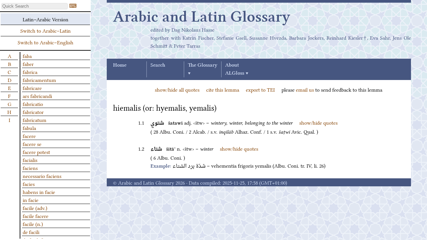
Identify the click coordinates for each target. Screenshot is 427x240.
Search (157, 65)
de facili (31, 231)
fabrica (30, 71)
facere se (32, 143)
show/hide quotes (318, 122)
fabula (29, 127)
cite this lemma (222, 89)
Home (119, 65)
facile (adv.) (35, 207)
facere (29, 135)
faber (28, 63)
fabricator (33, 111)
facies (29, 183)
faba (27, 55)
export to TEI (260, 89)
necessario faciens (42, 175)
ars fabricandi (37, 95)
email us (305, 89)
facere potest (36, 151)
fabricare (32, 87)
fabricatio (33, 103)
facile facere (35, 215)
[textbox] (34, 6)
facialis (30, 159)
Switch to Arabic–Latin (45, 30)
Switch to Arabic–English (45, 42)
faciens (30, 167)
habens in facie (39, 191)
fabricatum (34, 119)
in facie (30, 199)
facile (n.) (33, 223)
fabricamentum (39, 79)
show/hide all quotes (177, 89)
